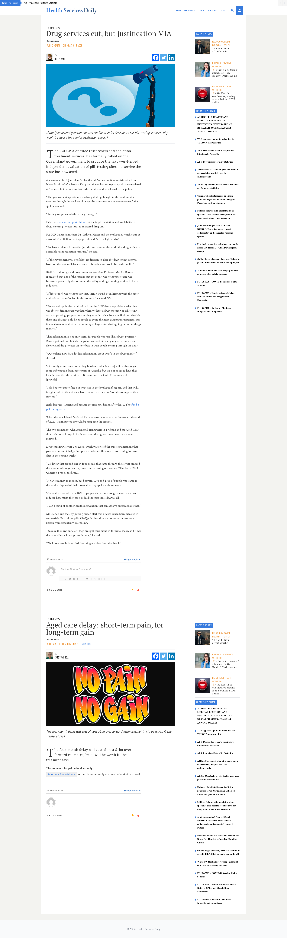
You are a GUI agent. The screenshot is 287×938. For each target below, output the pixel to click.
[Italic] (66, 579)
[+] (103, 579)
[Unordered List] (82, 579)
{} (99, 579)
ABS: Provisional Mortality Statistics (41, 2)
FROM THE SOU (204, 111)
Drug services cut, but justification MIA (108, 33)
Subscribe (212, 10)
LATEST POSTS (204, 34)
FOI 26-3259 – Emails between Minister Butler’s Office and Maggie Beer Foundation (216, 296)
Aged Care (52, 644)
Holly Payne (60, 59)
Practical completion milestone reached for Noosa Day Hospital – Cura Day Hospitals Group (218, 247)
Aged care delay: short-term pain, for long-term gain (105, 628)
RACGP (79, 45)
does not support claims (71, 222)
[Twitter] (163, 57)
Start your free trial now (61, 774)
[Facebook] (155, 57)
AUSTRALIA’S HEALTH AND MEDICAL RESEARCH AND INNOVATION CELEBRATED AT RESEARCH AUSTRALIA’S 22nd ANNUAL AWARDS (214, 124)
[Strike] (74, 579)
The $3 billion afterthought (220, 50)
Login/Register (133, 559)
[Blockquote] (87, 579)
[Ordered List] (78, 579)
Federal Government (221, 41)
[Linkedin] (171, 57)
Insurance (216, 45)
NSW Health (228, 62)
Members (86, 644)
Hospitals (216, 62)
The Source (189, 10)
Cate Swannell (61, 657)
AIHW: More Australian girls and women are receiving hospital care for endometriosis (217, 173)
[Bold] (61, 579)
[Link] (95, 579)
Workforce (217, 66)
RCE (213, 111)
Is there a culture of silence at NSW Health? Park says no (225, 72)
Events (201, 10)
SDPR (229, 86)
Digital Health (218, 86)
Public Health (54, 45)
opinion (227, 45)
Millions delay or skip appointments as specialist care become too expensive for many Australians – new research (216, 214)
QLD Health (68, 45)
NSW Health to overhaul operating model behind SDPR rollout (224, 98)
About (224, 10)
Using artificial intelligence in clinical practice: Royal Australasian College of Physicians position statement (216, 199)
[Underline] (70, 579)
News (178, 10)
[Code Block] (91, 579)
